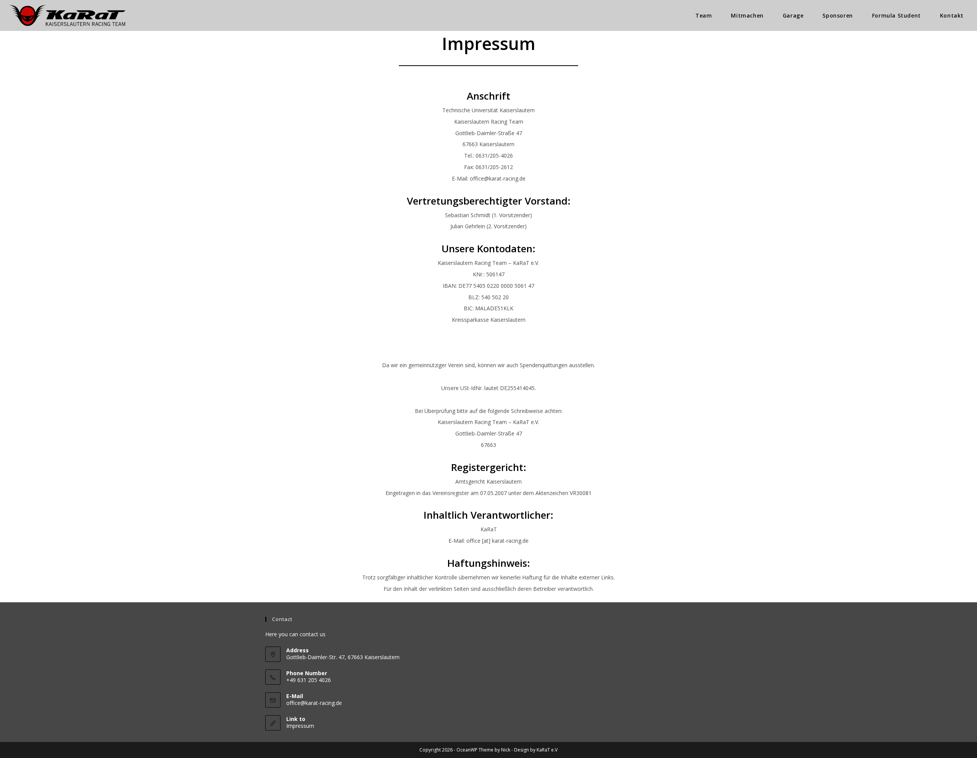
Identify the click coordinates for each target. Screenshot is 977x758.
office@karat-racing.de (314, 702)
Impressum (300, 725)
